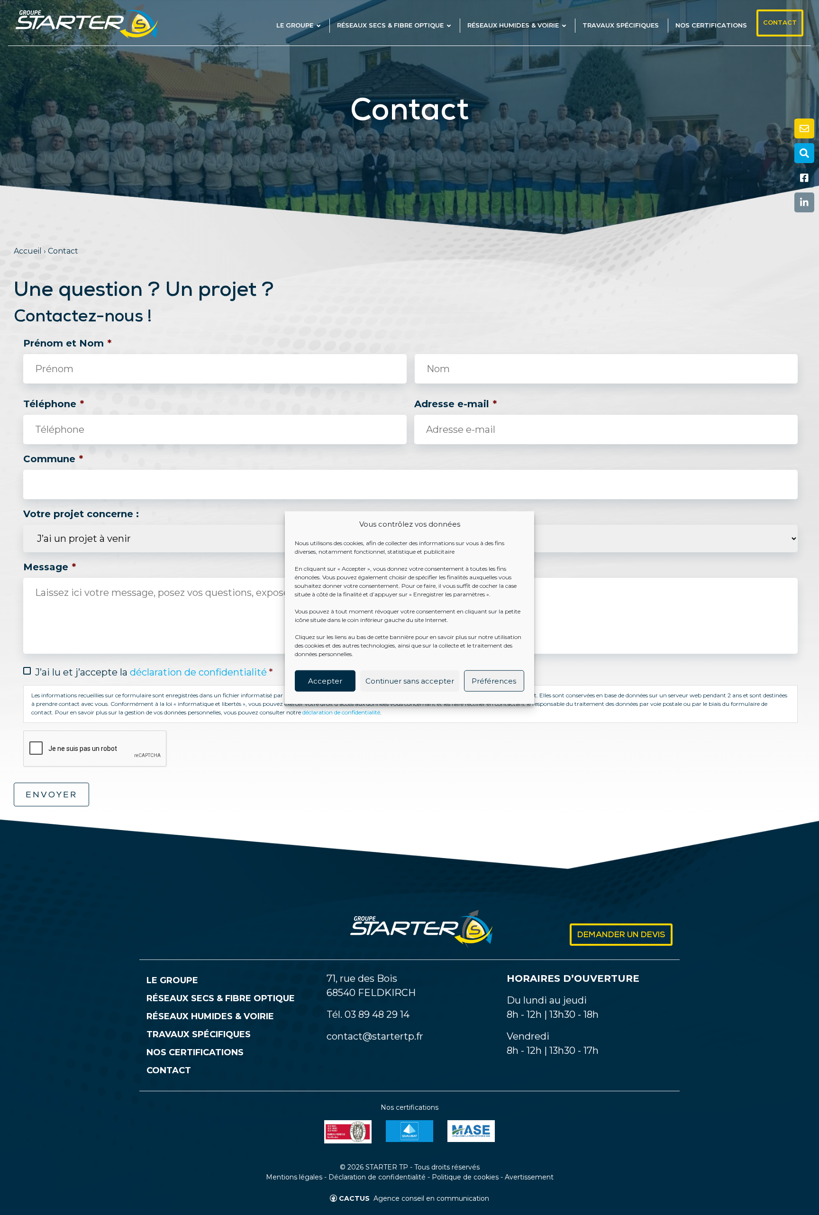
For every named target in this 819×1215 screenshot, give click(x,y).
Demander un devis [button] (621, 936)
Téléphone (53, 404)
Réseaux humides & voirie (210, 1016)
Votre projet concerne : (81, 514)
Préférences (494, 680)
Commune (53, 459)
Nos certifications (195, 1052)
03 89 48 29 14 (377, 1014)
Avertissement (529, 1177)
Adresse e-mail (455, 404)
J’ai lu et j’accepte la (154, 672)
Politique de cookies (465, 1177)
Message (49, 567)
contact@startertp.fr (375, 1036)
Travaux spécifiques (198, 1034)
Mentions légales (294, 1177)
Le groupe (172, 980)
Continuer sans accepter (409, 680)
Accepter (325, 680)
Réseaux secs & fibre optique (220, 998)
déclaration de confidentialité (198, 672)
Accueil (28, 251)
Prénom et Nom (67, 343)
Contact (168, 1070)
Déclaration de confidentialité (377, 1177)
